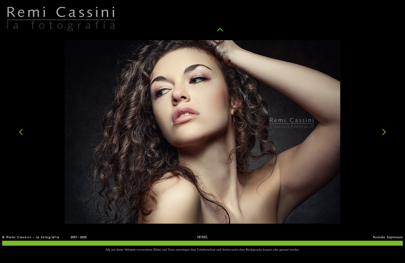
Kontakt (379, 237)
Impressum (395, 237)
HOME (202, 237)
